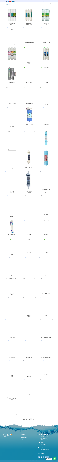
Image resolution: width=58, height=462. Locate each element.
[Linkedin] (13, 1)
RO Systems (23, 439)
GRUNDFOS (23, 434)
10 (35, 419)
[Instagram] (11, 1)
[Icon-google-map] (14, 1)
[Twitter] (8, 1)
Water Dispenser (24, 437)
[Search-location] (46, 457)
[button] (54, 458)
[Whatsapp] (48, 457)
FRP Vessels (23, 436)
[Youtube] (10, 1)
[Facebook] (6, 1)
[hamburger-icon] (50, 4)
